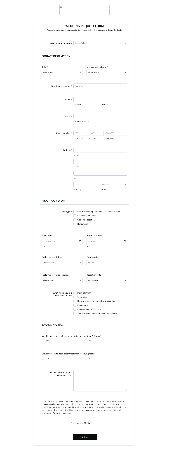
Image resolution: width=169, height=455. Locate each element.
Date (43, 246)
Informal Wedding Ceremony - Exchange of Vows (98, 211)
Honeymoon (82, 224)
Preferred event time (52, 257)
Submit (85, 437)
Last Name (104, 104)
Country (104, 190)
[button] (80, 241)
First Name (77, 104)
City (75, 178)
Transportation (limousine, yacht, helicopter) (97, 313)
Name (68, 99)
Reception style (94, 274)
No (89, 340)
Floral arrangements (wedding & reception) (96, 301)
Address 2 (77, 167)
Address (67, 150)
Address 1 (77, 155)
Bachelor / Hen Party (86, 215)
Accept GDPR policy (85, 423)
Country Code (78, 138)
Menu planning (84, 293)
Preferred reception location (55, 274)
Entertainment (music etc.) (89, 309)
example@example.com (82, 121)
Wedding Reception (86, 220)
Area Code (92, 138)
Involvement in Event (97, 67)
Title (45, 67)
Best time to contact (61, 86)
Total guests (93, 257)
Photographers (83, 305)
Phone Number (64, 133)
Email (68, 116)
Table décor (82, 297)
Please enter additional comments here (61, 373)
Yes (47, 340)
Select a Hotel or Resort (61, 43)
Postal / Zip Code (79, 190)
